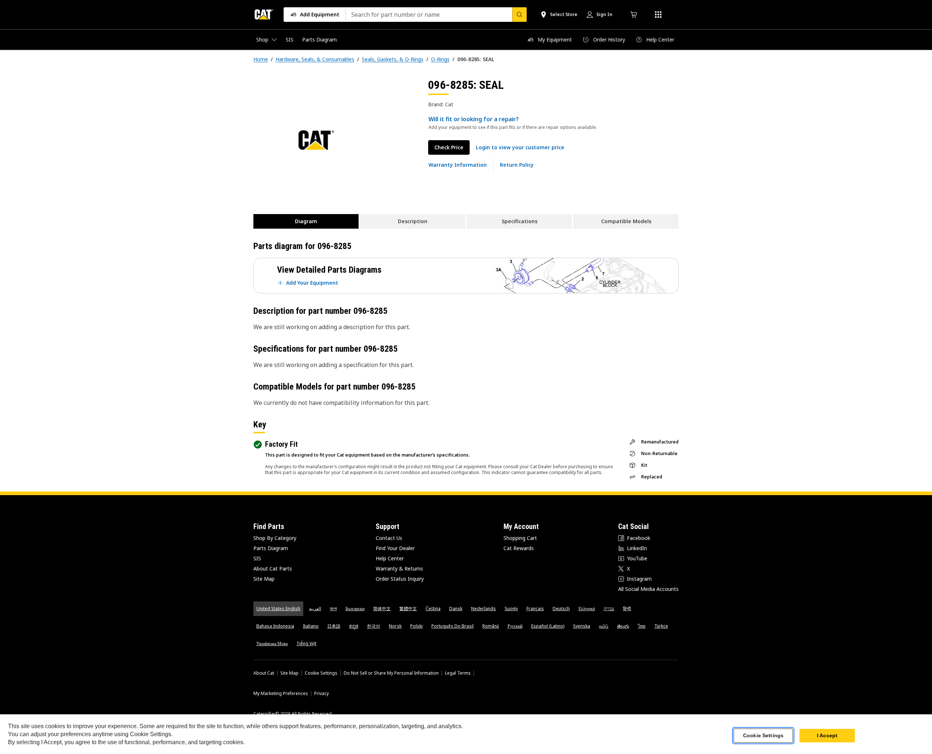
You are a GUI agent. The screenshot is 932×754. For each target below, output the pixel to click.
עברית (609, 608)
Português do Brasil (452, 626)
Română (490, 626)
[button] (520, 147)
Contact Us (389, 537)
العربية (315, 608)
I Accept (827, 735)
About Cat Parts (272, 568)
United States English (278, 608)
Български (354, 608)
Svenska (581, 626)
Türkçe (661, 626)
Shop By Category (274, 537)
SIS (257, 558)
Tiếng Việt (306, 643)
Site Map (264, 578)
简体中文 (382, 608)
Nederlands (483, 608)
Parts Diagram (270, 548)
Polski (416, 626)
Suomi (511, 608)
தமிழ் (603, 626)
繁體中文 (408, 608)
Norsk (395, 626)
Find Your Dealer (395, 548)
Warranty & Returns (399, 568)
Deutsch (561, 608)
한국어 (373, 626)
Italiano (311, 626)
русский (515, 626)
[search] (519, 14)
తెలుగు (623, 626)
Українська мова (272, 643)
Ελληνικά (586, 608)
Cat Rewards (518, 548)
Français (535, 608)
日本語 (333, 626)
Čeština (433, 608)
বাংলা (333, 608)
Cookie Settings (321, 673)
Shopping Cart (520, 537)
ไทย (641, 626)
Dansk (455, 608)
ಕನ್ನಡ (353, 626)
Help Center (390, 558)
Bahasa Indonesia (275, 626)
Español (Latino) (547, 626)
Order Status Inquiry (400, 578)
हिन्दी (627, 608)
